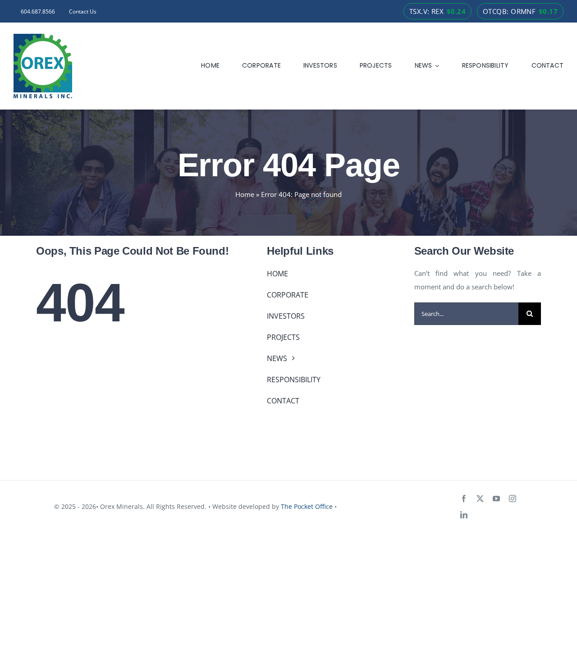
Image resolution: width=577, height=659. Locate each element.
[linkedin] (463, 514)
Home (244, 194)
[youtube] (496, 498)
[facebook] (463, 498)
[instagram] (512, 498)
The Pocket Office (307, 506)
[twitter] (480, 498)
